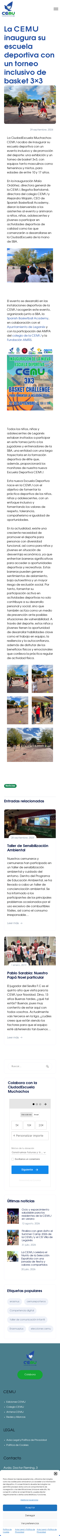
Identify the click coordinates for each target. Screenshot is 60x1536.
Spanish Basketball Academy (27, 318)
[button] (55, 1473)
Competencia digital (22, 1311)
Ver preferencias (30, 1524)
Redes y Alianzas (15, 1417)
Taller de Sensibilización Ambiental (27, 848)
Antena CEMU (14, 1412)
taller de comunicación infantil (27, 1320)
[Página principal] (30, 1358)
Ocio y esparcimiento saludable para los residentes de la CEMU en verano (36, 1215)
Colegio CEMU (15, 1407)
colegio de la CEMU (26, 335)
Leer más (13, 923)
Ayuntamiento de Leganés (26, 327)
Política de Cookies (7, 1531)
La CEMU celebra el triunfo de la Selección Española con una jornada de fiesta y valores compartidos (35, 1258)
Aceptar (30, 1508)
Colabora (30, 1375)
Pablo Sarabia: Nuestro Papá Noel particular (27, 975)
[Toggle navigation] (56, 9)
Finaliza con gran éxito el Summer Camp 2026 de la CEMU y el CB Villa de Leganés (37, 1236)
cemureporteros (36, 1302)
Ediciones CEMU (15, 1402)
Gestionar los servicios (29, 1500)
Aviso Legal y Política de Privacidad (25, 1531)
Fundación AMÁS (19, 340)
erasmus (14, 1302)
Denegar (30, 1516)
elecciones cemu (41, 1329)
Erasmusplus (16, 1329)
